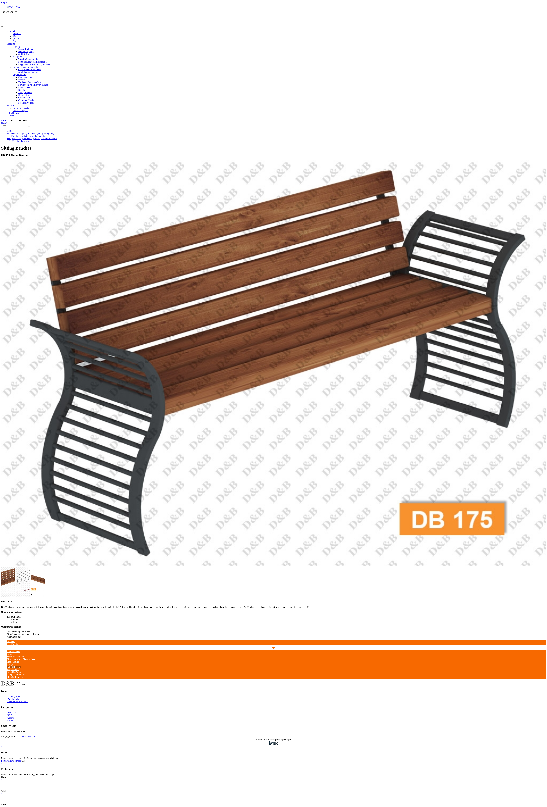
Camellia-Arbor (25, 97)
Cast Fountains (25, 77)
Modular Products (26, 103)
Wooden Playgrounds (28, 59)
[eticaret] (273, 743)
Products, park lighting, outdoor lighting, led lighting (30, 133)
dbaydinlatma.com (27, 737)
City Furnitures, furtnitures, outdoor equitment (27, 136)
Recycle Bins (24, 95)
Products (11, 44)
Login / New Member (11, 761)
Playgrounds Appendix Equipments (34, 64)
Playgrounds (18, 56)
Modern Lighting (26, 51)
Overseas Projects (20, 110)
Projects (10, 105)
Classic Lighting (25, 49)
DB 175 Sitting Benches (18, 141)
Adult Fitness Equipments (29, 72)
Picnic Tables (24, 87)
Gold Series (23, 54)
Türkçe (19, 7)
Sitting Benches (25, 92)
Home (9, 131)
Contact (10, 115)
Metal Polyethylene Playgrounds (32, 62)
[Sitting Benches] (273, 565)
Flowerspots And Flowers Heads (33, 85)
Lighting (16, 46)
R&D (15, 36)
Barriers (21, 79)
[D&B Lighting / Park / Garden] (19, 23)
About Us (17, 33)
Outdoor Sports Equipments (25, 67)
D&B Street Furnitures (17, 701)
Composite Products (27, 100)
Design (21, 90)
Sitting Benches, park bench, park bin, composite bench (32, 138)
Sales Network (13, 113)
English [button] (5, 2)
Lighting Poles (14, 696)
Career (16, 41)
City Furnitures (19, 74)
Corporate (11, 31)
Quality (16, 38)
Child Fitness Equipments (29, 69)
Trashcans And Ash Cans (29, 82)
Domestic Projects (21, 108)
